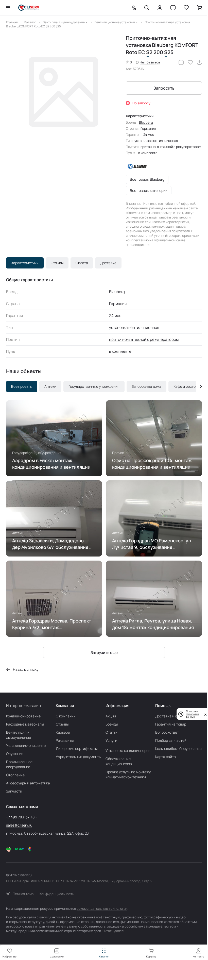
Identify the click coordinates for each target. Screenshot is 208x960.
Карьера (63, 732)
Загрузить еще (104, 652)
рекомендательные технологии (102, 908)
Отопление (15, 774)
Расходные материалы (25, 724)
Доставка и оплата (171, 716)
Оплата (82, 262)
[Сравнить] (181, 62)
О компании (66, 716)
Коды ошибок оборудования (178, 748)
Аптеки (50, 386)
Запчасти (14, 791)
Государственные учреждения (93, 386)
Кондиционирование (23, 716)
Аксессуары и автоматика (28, 783)
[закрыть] (205, 714)
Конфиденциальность (57, 893)
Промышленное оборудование (19, 764)
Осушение (14, 753)
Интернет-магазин (23, 705)
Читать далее (113, 931)
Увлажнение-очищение (26, 745)
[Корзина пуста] (199, 7)
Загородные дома (146, 386)
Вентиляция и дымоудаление (18, 735)
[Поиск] (146, 7)
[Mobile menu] (8, 7)
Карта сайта (165, 756)
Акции (111, 716)
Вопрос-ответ (167, 732)
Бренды (112, 724)
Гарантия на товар (170, 724)
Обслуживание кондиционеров (119, 761)
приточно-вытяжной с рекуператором (171, 146)
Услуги (111, 740)
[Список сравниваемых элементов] (173, 7)
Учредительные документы (78, 756)
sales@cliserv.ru (19, 825)
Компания (65, 705)
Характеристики (25, 262)
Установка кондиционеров (128, 750)
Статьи (111, 732)
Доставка (108, 262)
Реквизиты (65, 740)
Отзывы (57, 262)
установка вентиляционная (156, 140)
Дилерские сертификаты (76, 748)
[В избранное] (190, 62)
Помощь (162, 705)
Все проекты (21, 386)
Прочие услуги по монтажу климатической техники (128, 774)
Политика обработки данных (192, 714)
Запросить (164, 88)
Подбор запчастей (170, 740)
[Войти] (159, 7)
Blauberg (146, 122)
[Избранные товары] (186, 7)
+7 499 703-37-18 (20, 817)
